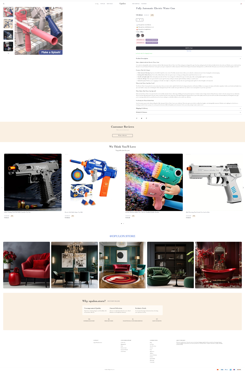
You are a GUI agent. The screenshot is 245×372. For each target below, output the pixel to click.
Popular (102, 3)
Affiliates (151, 353)
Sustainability (152, 358)
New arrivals (135, 3)
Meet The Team (153, 346)
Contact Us (123, 342)
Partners (151, 356)
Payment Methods (124, 349)
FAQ (122, 346)
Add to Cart (189, 48)
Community (152, 362)
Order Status (123, 351)
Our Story (152, 344)
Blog (151, 342)
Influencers (152, 351)
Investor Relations (153, 355)
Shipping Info (123, 344)
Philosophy (152, 360)
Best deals (110, 3)
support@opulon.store (97, 342)
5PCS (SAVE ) (140, 42)
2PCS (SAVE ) (140, 39)
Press (151, 349)
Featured (144, 3)
